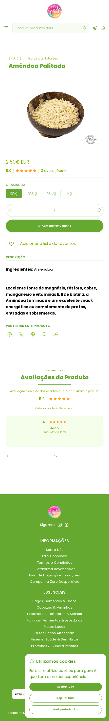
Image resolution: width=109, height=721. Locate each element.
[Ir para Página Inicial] (54, 11)
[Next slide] (99, 456)
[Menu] (6, 28)
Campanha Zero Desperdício (54, 581)
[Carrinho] (102, 28)
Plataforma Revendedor (54, 569)
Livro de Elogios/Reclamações (54, 575)
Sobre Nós (54, 549)
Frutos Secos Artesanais (54, 633)
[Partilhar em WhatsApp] (33, 334)
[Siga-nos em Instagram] (59, 525)
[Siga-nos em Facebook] (66, 525)
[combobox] (50, 28)
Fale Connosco (54, 556)
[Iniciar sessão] (95, 28)
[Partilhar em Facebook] (10, 334)
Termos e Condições (54, 562)
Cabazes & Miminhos (54, 607)
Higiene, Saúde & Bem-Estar (54, 639)
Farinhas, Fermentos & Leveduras (54, 620)
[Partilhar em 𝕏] (21, 334)
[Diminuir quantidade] (10, 210)
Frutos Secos (54, 626)
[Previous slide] (9, 456)
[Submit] (84, 28)
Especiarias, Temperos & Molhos (54, 613)
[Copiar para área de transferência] (56, 334)
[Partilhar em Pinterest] (44, 334)
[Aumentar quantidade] (99, 210)
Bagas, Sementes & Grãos (54, 601)
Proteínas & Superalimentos (54, 646)
